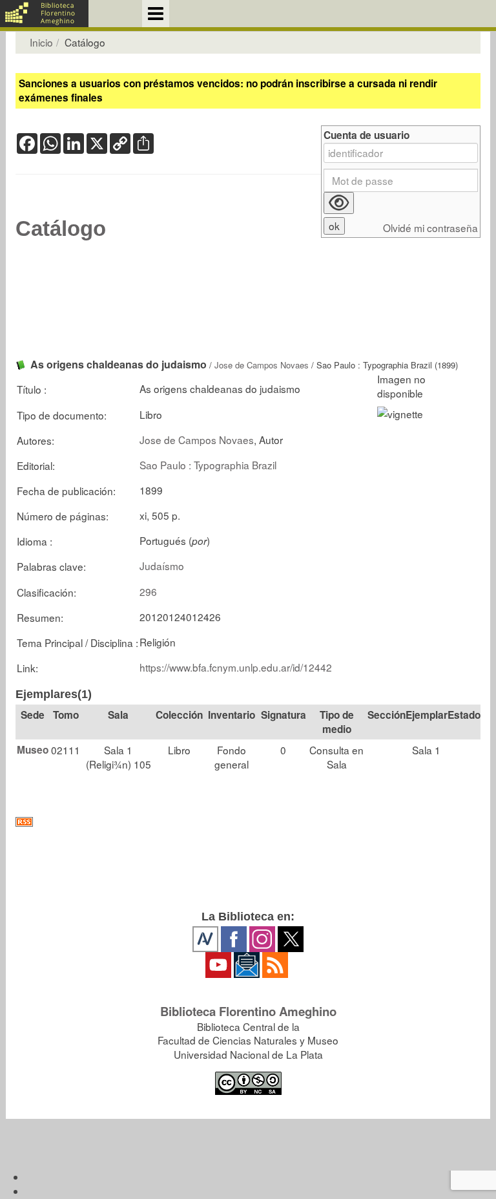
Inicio (41, 42)
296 (148, 591)
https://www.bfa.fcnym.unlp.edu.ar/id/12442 (236, 667)
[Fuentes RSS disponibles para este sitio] (248, 822)
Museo (32, 750)
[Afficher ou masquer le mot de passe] (339, 203)
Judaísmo (162, 565)
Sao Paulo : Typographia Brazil (208, 465)
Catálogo (61, 228)
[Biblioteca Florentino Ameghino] (44, 13)
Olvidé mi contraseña (430, 228)
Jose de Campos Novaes (261, 365)
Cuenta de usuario (366, 135)
